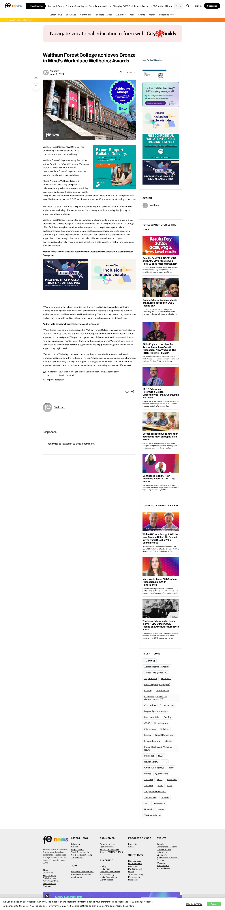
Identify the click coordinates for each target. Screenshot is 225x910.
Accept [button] (214, 904)
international (150, 729)
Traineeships (159, 803)
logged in (67, 443)
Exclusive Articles (108, 844)
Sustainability (150, 797)
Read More (128, 905)
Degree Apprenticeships (156, 711)
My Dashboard (135, 869)
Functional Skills (151, 717)
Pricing (103, 866)
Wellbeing (59, 379)
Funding (167, 717)
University (149, 809)
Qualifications (161, 773)
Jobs (132, 14)
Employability (77, 849)
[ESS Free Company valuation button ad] (160, 146)
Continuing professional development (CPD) (155, 698)
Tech (146, 803)
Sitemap (47, 886)
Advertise (121, 14)
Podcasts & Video (103, 14)
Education (75, 844)
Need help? (133, 879)
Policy (171, 767)
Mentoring (149, 755)
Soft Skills (148, 785)
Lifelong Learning (152, 741)
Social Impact (77, 857)
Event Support (106, 879)
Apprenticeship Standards (156, 666)
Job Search (76, 877)
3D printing (149, 660)
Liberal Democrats (164, 735)
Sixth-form (172, 779)
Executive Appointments (82, 871)
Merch (152, 14)
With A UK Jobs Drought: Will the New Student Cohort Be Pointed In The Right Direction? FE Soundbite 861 (100, 6)
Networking (162, 852)
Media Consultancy (108, 877)
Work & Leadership (80, 852)
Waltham (54, 70)
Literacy (168, 741)
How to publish (135, 861)
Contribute (85, 14)
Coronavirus (150, 705)
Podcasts (132, 844)
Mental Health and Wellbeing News (158, 748)
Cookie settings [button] (194, 903)
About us (47, 870)
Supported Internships (155, 791)
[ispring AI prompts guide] (65, 288)
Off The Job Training (154, 767)
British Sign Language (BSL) (157, 684)
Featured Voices (107, 846)
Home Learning (161, 723)
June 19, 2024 (57, 74)
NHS (165, 761)
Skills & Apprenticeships (82, 855)
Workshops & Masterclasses (163, 867)
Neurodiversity (151, 761)
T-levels (165, 797)
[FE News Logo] (13, 5)
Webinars (161, 863)
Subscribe (212, 5)
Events (141, 14)
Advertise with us (51, 881)
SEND (159, 779)
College (147, 690)
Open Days (162, 855)
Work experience (152, 815)
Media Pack (105, 869)
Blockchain (166, 678)
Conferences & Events (167, 846)
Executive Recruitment (81, 874)
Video (131, 846)
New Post (132, 866)
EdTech (74, 846)
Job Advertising (107, 874)
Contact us (48, 872)
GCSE (147, 723)
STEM (169, 785)
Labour (147, 735)
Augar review (150, 678)
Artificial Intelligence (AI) (155, 672)
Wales (161, 809)
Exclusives (71, 14)
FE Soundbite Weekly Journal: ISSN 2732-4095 (111, 851)
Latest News (56, 14)
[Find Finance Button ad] (160, 94)
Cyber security (167, 705)
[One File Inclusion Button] (113, 288)
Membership (134, 877)
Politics (147, 773)
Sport (160, 785)
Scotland (148, 779)
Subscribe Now (166, 14)
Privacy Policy (49, 883)
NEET (160, 755)
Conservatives (162, 690)
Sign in (198, 5)
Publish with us (49, 878)
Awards (160, 844)
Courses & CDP (164, 849)
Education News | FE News (71, 371)
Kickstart (164, 729)
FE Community (49, 875)
